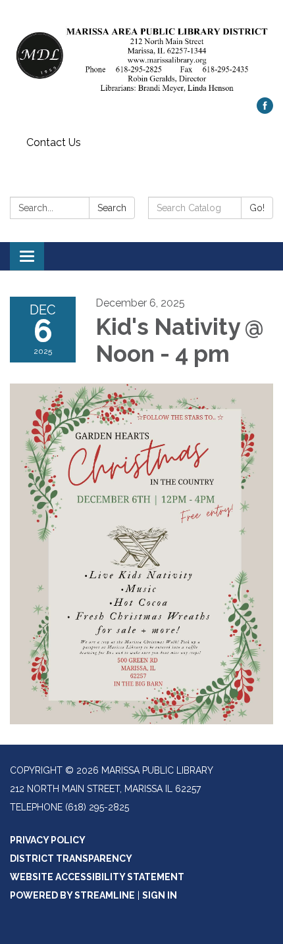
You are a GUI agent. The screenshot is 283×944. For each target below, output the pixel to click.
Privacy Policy (48, 840)
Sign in (159, 895)
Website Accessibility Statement (97, 877)
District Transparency (71, 858)
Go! (257, 208)
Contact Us (53, 142)
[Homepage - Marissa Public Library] (141, 55)
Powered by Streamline (72, 895)
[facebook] (265, 110)
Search (111, 208)
